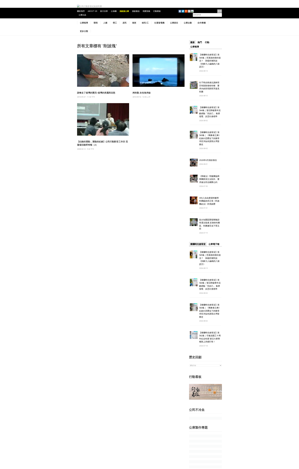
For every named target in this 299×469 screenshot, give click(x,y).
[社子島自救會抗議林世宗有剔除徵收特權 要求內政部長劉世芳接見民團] (194, 85)
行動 (207, 42)
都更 (134, 22)
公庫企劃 (188, 22)
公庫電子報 (214, 244)
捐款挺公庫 (124, 11)
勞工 (115, 22)
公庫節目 (174, 22)
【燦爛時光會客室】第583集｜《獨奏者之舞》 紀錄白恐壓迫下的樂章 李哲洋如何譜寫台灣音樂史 (210, 138)
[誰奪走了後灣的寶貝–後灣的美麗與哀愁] (103, 70)
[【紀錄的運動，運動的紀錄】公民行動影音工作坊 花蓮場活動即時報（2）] (103, 119)
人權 (105, 22)
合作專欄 (201, 22)
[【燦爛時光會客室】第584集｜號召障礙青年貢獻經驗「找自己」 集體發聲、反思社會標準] (194, 109)
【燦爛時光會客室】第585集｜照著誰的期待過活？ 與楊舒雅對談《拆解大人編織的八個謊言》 (210, 60)
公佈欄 (113, 11)
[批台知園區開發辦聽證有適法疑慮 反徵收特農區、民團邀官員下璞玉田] (194, 222)
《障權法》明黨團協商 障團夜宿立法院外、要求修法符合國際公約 (210, 179)
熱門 (200, 42)
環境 (96, 22)
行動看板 (157, 11)
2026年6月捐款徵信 (208, 160)
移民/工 (145, 22)
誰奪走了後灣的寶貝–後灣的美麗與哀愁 (96, 92)
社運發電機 (159, 22)
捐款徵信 (136, 11)
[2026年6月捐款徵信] (194, 162)
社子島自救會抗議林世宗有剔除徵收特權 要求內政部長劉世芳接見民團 (209, 87)
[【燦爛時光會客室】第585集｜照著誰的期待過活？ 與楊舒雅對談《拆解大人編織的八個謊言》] (194, 57)
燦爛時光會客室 (198, 244)
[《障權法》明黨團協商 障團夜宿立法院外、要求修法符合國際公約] (194, 178)
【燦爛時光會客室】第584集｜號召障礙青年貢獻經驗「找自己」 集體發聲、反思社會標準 (210, 112)
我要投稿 (146, 11)
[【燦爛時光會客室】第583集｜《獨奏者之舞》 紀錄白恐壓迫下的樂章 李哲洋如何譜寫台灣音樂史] (194, 134)
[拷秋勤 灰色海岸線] (159, 70)
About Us (92, 11)
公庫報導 (84, 22)
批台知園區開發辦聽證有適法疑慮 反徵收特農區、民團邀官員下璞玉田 (209, 224)
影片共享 (104, 11)
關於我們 (81, 11)
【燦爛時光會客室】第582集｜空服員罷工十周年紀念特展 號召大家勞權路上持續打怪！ (210, 337)
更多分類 (84, 31)
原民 (125, 22)
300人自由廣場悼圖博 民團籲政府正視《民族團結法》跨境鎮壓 (210, 200)
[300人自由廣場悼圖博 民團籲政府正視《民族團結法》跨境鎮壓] (194, 200)
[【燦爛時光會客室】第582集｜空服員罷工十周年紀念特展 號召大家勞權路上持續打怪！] (194, 335)
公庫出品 (82, 15)
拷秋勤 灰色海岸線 (142, 92)
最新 (192, 42)
